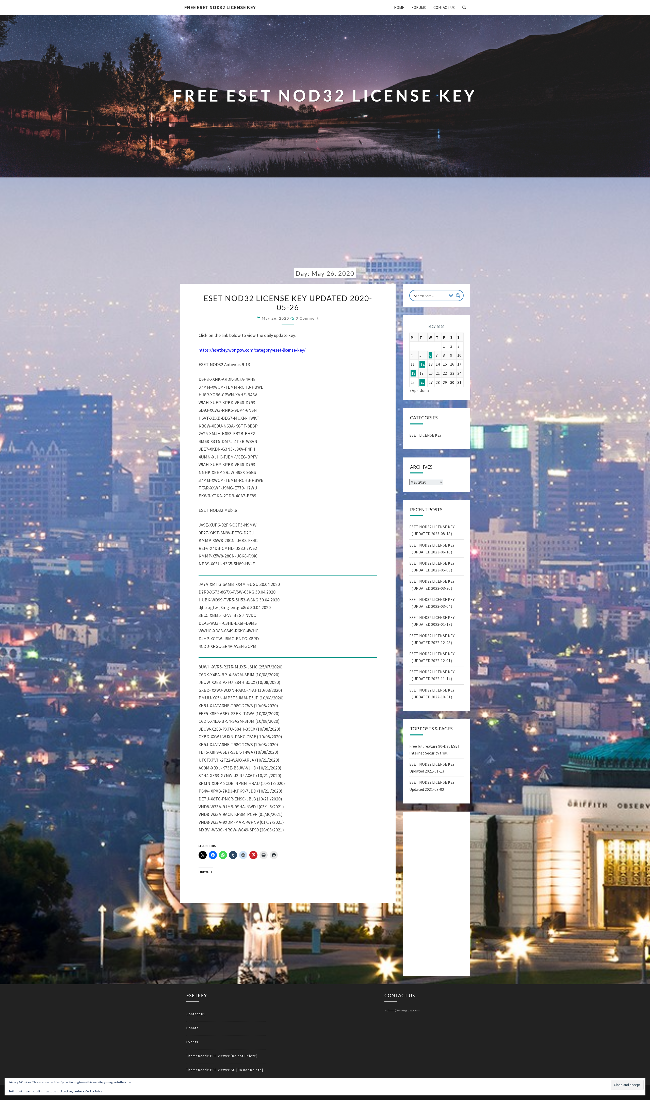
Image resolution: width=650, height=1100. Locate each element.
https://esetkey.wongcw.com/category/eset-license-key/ (252, 350)
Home (399, 7)
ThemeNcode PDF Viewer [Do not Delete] (221, 1056)
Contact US (444, 7)
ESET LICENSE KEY (425, 435)
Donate (192, 1028)
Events (192, 1042)
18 (413, 373)
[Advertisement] (325, 226)
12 (422, 364)
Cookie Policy (93, 1091)
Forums (419, 7)
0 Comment (307, 318)
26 (422, 382)
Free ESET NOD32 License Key (220, 7)
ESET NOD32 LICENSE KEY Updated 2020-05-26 (288, 302)
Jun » (424, 390)
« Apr (413, 390)
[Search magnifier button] (458, 295)
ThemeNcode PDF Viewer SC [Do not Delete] (224, 1070)
